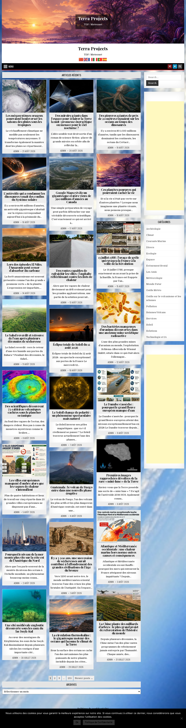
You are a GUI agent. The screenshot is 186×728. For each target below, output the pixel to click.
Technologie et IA (81, 92)
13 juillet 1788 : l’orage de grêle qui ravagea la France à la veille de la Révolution (118, 260)
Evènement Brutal (25, 88)
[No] (181, 718)
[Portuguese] (100, 59)
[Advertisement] (166, 155)
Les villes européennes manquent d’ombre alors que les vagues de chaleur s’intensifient (24, 484)
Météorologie (26, 92)
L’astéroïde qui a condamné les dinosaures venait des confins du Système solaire (24, 196)
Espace (64, 88)
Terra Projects (93, 18)
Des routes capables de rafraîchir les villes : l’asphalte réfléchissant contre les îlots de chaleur (71, 275)
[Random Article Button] (170, 66)
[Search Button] (180, 66)
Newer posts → (84, 678)
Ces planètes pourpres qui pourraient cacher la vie (118, 191)
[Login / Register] (175, 66)
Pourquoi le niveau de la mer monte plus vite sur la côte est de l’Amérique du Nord (24, 557)
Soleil (73, 385)
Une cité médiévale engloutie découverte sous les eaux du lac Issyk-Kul (24, 628)
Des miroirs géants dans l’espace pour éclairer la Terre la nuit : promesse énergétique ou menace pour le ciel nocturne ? (71, 121)
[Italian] (95, 59)
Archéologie (113, 88)
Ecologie (32, 308)
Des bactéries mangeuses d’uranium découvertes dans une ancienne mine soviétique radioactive (118, 331)
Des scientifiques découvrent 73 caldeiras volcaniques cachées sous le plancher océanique (24, 410)
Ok (77, 722)
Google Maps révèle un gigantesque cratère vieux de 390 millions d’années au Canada (71, 197)
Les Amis (151, 272)
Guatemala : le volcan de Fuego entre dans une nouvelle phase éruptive (71, 490)
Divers (129, 88)
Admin (16, 151)
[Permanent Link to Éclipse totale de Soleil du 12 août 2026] (71, 325)
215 (70, 678)
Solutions (60, 92)
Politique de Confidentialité (98, 722)
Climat (17, 237)
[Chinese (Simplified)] (81, 59)
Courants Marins (25, 527)
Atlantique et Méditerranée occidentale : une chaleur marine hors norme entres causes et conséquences (118, 550)
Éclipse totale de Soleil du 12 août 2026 (71, 345)
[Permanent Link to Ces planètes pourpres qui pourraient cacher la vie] (119, 170)
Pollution (78, 88)
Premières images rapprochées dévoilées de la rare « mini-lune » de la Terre (118, 478)
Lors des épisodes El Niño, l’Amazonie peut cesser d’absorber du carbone (24, 267)
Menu (11, 66)
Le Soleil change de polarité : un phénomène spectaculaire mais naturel (71, 415)
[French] (90, 59)
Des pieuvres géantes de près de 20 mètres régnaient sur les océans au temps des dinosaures (118, 120)
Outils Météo (153, 290)
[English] (86, 59)
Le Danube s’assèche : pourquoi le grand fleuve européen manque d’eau (118, 407)
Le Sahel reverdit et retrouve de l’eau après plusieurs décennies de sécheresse (24, 338)
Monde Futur (120, 596)
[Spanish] (104, 59)
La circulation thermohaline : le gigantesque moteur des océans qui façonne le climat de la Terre (71, 639)
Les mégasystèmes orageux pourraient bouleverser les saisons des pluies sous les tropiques (24, 120)
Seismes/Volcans (26, 379)
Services (151, 318)
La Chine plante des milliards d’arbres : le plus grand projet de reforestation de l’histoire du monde (118, 628)
